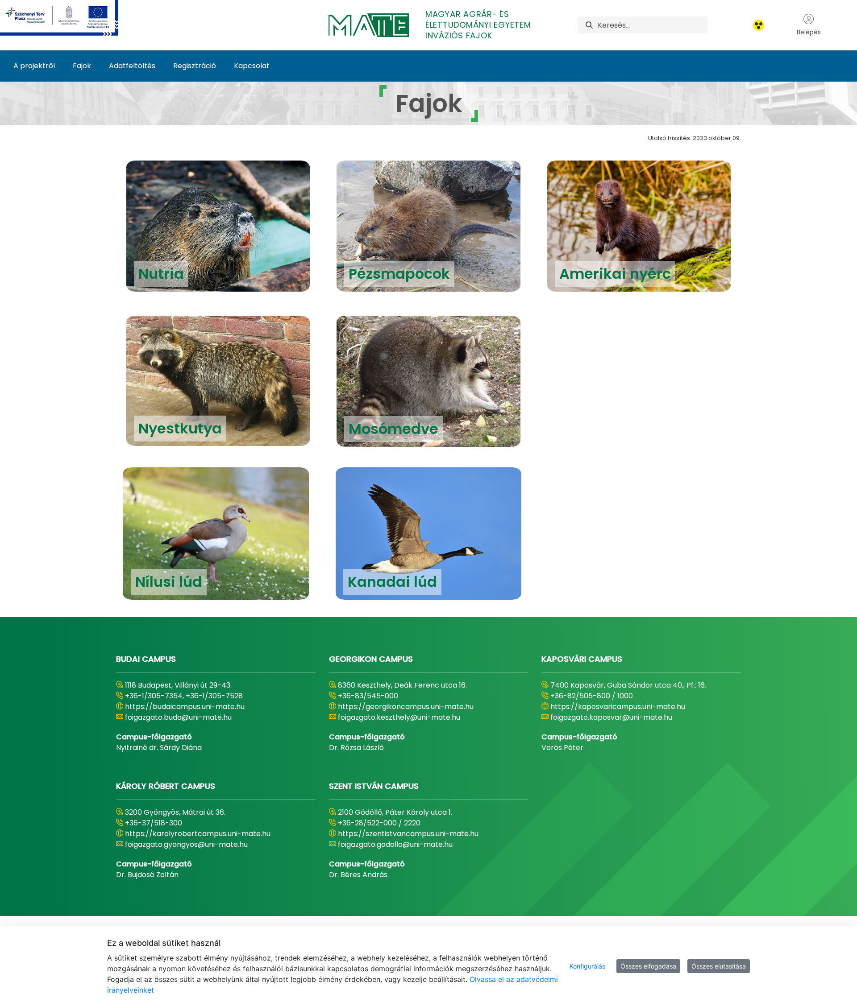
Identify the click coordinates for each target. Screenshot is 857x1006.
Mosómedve (393, 429)
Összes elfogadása (648, 966)
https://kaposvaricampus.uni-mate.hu (617, 706)
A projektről (34, 66)
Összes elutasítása (718, 966)
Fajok (82, 66)
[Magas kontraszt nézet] (758, 25)
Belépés (809, 32)
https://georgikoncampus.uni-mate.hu (406, 706)
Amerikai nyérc (615, 274)
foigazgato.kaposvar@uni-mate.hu (611, 717)
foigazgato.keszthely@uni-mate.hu (399, 717)
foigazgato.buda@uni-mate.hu (178, 717)
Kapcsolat (252, 66)
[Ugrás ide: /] (70, 18)
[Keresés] (589, 25)
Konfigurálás (587, 966)
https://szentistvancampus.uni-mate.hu (408, 834)
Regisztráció (194, 66)
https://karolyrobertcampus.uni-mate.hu (197, 834)
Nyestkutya (180, 428)
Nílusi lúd (168, 582)
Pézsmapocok (399, 274)
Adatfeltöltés (132, 66)
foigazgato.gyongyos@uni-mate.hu (186, 844)
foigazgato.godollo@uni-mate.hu (395, 844)
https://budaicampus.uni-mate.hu (185, 706)
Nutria (161, 274)
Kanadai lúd (392, 582)
